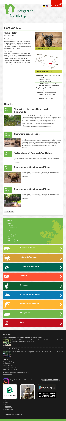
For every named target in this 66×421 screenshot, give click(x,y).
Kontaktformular (7, 374)
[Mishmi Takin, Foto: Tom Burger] (48, 40)
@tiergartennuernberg (50, 380)
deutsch (44, 6)
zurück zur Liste (9, 211)
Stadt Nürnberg (56, 3)
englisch (47, 6)
